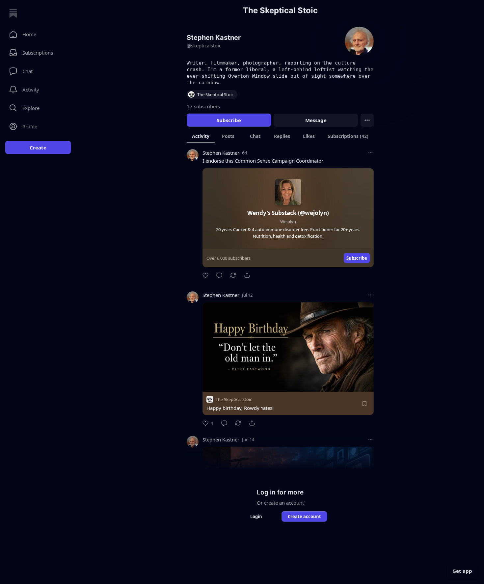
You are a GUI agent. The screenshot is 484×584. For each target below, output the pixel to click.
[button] (38, 34)
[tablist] (280, 136)
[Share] (247, 275)
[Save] (364, 403)
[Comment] (219, 275)
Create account (304, 516)
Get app (462, 571)
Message (316, 120)
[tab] (201, 136)
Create (38, 147)
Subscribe (229, 120)
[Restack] (233, 275)
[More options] (370, 152)
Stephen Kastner (220, 152)
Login (256, 516)
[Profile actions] (367, 120)
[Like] (205, 275)
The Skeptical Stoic (234, 399)
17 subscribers (203, 106)
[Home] (13, 13)
